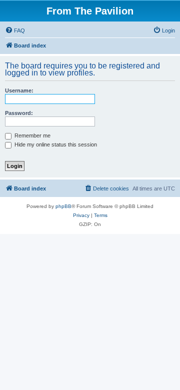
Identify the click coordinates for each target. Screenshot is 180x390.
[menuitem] (15, 30)
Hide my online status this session (55, 145)
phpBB (64, 206)
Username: (19, 91)
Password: (19, 113)
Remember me (31, 135)
